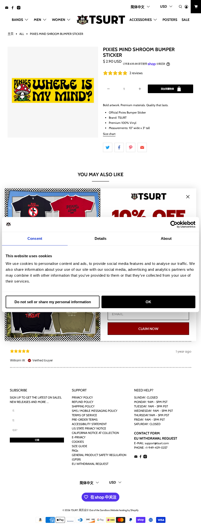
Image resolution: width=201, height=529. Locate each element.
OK (148, 302)
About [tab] (166, 238)
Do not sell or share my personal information (52, 302)
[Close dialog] (187, 196)
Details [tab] (101, 238)
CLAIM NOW (148, 328)
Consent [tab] (34, 238)
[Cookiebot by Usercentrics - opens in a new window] (173, 224)
